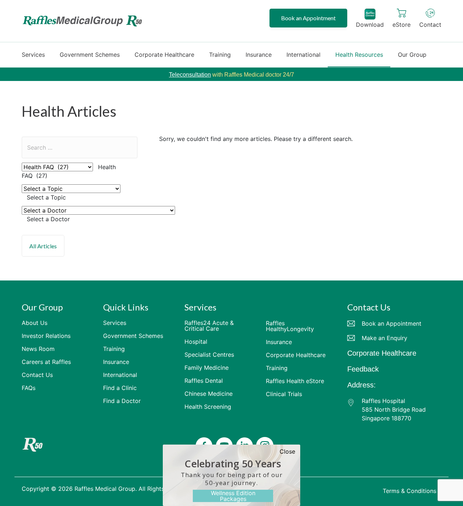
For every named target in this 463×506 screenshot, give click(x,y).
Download (370, 24)
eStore (401, 24)
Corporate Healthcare (381, 353)
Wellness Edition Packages (233, 496)
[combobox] (46, 197)
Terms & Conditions (409, 490)
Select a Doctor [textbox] (48, 219)
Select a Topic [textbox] (46, 197)
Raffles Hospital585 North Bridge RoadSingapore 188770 (394, 409)
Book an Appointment (308, 17)
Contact (430, 24)
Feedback (363, 369)
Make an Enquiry (384, 338)
